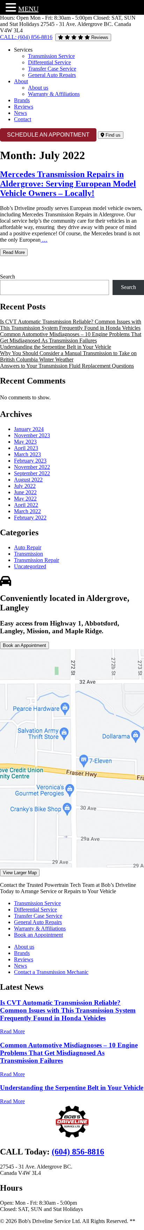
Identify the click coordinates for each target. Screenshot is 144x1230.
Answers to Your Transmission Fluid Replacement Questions (67, 366)
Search (7, 277)
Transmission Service (51, 56)
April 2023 (26, 448)
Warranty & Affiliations (54, 94)
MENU (28, 9)
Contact (22, 119)
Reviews (99, 37)
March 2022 (27, 511)
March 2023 (27, 454)
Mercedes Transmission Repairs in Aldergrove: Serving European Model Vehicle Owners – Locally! (68, 184)
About (21, 81)
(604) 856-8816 (78, 1151)
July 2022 (25, 486)
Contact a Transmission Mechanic (51, 972)
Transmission (28, 554)
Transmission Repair (36, 560)
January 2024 (29, 429)
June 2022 (25, 492)
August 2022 (28, 480)
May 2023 (25, 442)
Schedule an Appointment (48, 135)
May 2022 (25, 499)
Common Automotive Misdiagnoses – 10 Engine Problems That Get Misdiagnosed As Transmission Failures (70, 337)
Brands (22, 100)
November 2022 (32, 467)
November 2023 (32, 435)
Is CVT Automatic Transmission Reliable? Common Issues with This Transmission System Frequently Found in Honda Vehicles (70, 325)
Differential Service (49, 62)
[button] (12, 7)
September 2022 (32, 473)
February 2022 (30, 518)
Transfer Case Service (52, 69)
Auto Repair (27, 547)
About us (38, 88)
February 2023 (30, 461)
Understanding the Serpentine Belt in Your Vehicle (55, 347)
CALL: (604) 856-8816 (26, 37)
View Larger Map (20, 872)
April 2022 (26, 505)
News (20, 113)
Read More (14, 252)
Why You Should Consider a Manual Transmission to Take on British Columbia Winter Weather (68, 356)
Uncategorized (30, 566)
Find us (112, 135)
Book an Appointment (24, 645)
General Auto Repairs (52, 75)
